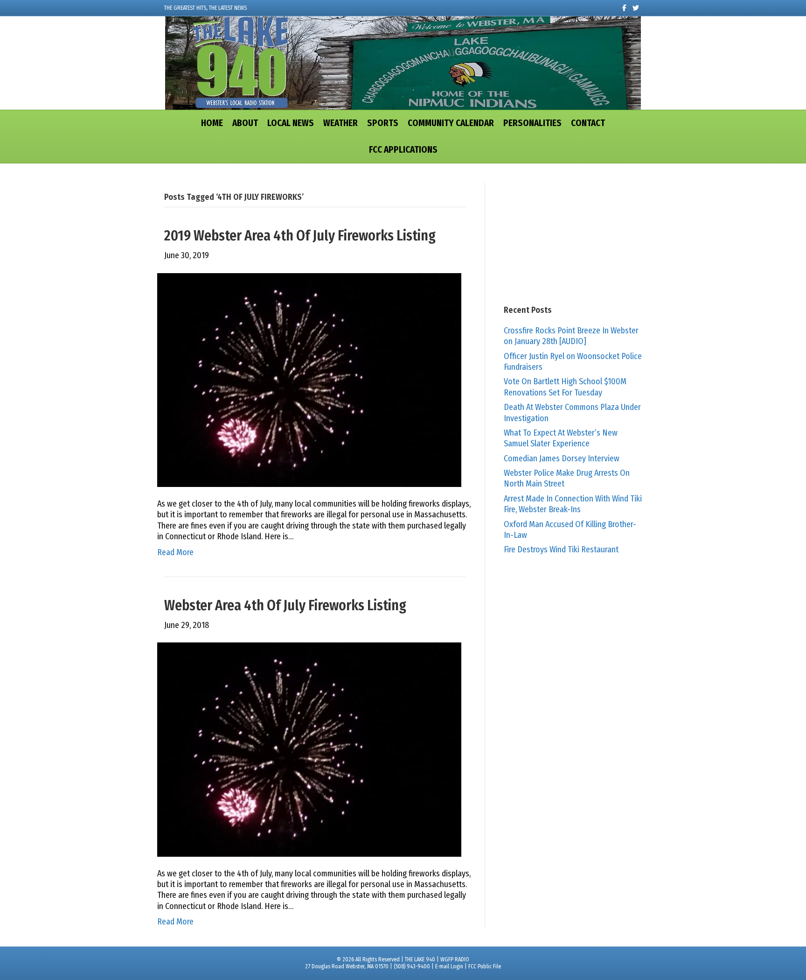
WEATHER (340, 123)
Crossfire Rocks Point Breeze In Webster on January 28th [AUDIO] (571, 335)
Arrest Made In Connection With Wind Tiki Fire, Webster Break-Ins (573, 504)
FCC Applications (403, 149)
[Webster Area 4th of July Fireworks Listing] (309, 749)
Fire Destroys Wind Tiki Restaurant (561, 549)
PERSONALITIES (532, 123)
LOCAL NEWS (290, 123)
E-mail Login (449, 966)
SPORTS (382, 123)
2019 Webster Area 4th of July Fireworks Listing (300, 235)
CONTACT (588, 123)
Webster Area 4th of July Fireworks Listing (285, 605)
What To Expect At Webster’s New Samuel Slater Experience (561, 438)
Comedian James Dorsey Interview (561, 458)
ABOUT (245, 123)
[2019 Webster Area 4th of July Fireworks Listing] (309, 379)
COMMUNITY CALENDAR (451, 123)
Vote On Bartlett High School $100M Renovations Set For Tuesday (565, 386)
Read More (175, 552)
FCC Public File (484, 966)
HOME (212, 123)
